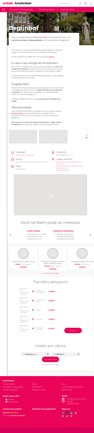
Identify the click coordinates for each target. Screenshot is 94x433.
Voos (63, 384)
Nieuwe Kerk (60, 170)
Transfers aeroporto (46, 9)
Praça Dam (59, 168)
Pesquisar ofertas (50, 359)
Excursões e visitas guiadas (21, 9)
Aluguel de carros (39, 390)
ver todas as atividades (50, 273)
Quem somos (67, 390)
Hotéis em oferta (67, 9)
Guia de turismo (3, 9)
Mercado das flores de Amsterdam (67, 166)
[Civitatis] (6, 430)
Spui (57, 164)
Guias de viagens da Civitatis (72, 387)
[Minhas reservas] (80, 3)
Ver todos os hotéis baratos (50, 364)
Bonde (58, 155)
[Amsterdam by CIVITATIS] (8, 3)
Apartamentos (37, 387)
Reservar (73, 330)
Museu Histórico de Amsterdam (66, 162)
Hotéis (34, 384)
